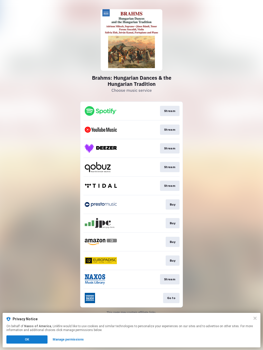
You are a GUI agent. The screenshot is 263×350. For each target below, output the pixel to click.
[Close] (255, 318)
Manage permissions (68, 339)
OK (27, 339)
